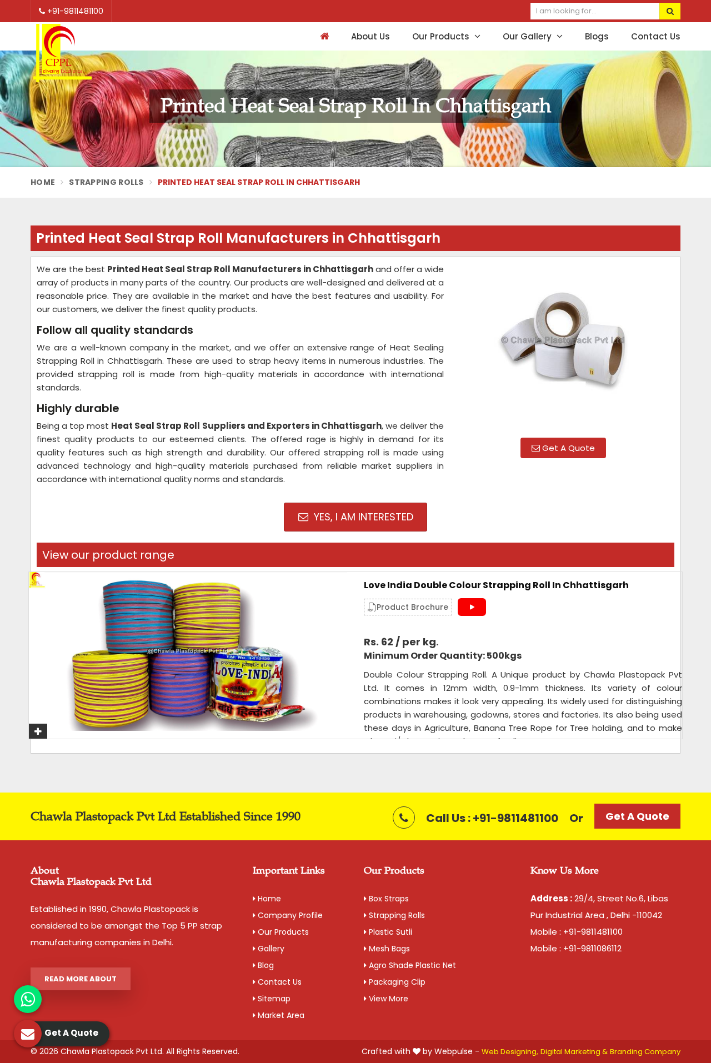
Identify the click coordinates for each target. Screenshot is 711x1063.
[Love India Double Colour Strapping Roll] (188, 651)
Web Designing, (510, 1051)
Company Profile (289, 915)
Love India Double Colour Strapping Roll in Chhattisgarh (496, 585)
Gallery (270, 948)
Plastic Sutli (389, 931)
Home (43, 182)
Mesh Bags (388, 948)
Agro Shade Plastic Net (411, 965)
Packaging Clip (396, 981)
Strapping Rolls (106, 182)
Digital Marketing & (574, 1051)
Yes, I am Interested (362, 517)
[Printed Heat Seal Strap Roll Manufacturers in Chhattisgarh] (563, 346)
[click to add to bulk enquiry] (38, 731)
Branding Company (645, 1051)
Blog (265, 965)
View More (387, 998)
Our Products (442, 36)
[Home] (323, 36)
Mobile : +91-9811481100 (576, 931)
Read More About (80, 979)
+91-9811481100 (74, 11)
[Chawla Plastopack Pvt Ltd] (62, 53)
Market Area (280, 1015)
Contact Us (655, 36)
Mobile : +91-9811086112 (576, 948)
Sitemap (273, 998)
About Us (370, 36)
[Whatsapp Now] (28, 999)
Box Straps (388, 898)
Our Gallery (528, 36)
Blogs (597, 36)
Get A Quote (567, 448)
